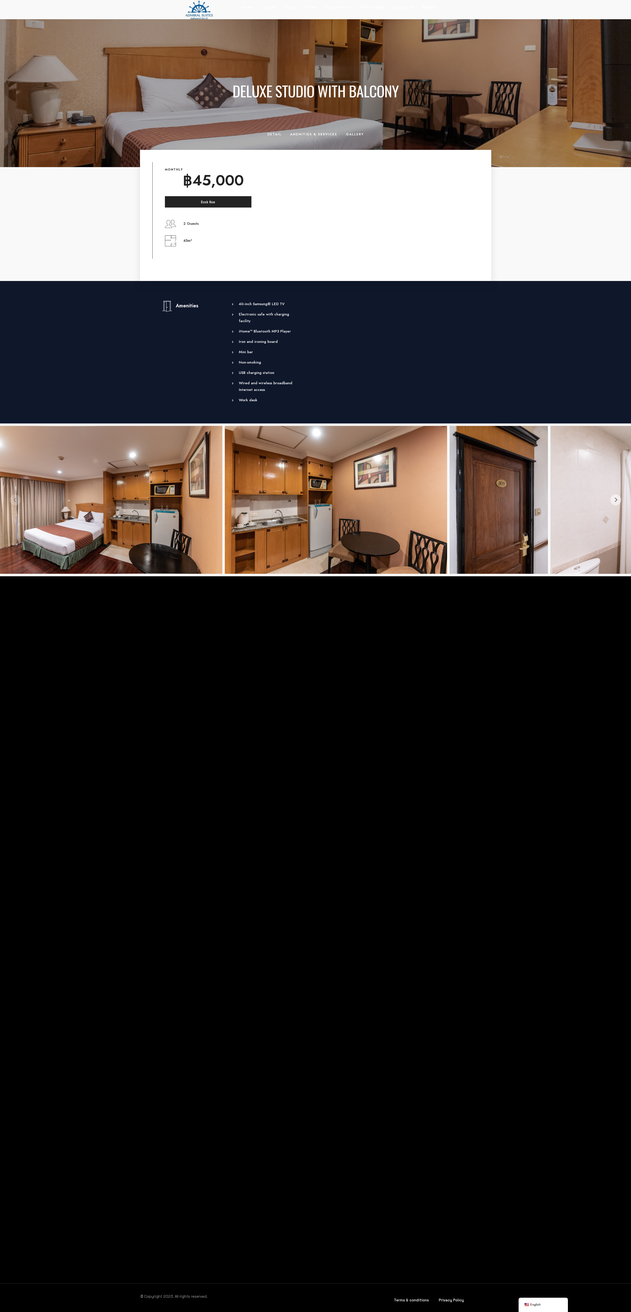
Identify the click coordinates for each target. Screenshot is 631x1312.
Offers (311, 7)
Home (247, 7)
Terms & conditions (411, 1300)
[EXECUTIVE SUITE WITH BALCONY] (315, 655)
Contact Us (403, 7)
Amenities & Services (313, 134)
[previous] (15, 499)
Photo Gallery (372, 7)
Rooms (291, 7)
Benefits (429, 7)
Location (269, 7)
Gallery (355, 134)
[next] (615, 499)
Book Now (208, 201)
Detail (274, 134)
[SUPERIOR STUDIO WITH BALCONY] (211, 655)
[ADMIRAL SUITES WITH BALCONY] (420, 655)
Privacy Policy (451, 1300)
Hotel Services (338, 7)
